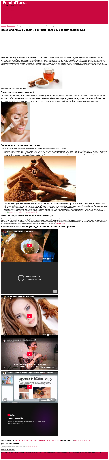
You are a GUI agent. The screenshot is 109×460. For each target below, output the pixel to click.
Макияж (6, 23)
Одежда (6, 16)
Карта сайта (10, 454)
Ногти (5, 14)
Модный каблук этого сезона (82, 440)
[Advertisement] (54, 44)
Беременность (8, 20)
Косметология (8, 17)
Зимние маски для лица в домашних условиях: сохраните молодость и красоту (37, 440)
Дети (5, 22)
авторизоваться (32, 446)
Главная (3, 26)
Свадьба (6, 11)
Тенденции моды (9, 10)
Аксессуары (7, 19)
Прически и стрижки (10, 9)
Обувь (6, 13)
